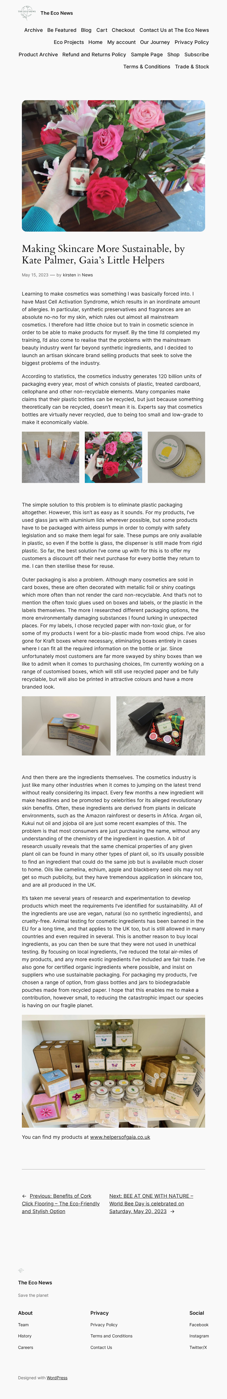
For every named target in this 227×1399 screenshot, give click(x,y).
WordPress (57, 1377)
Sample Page (147, 54)
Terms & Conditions (146, 67)
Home (95, 42)
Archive (33, 30)
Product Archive (38, 54)
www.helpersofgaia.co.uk (120, 1137)
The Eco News (56, 13)
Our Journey (155, 42)
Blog (86, 30)
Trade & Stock (192, 67)
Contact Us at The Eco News (174, 30)
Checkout (123, 30)
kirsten (69, 274)
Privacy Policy (192, 42)
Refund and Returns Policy (94, 54)
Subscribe (196, 54)
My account (121, 42)
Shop (173, 54)
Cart (101, 30)
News (87, 274)
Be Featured (62, 30)
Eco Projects (69, 42)
